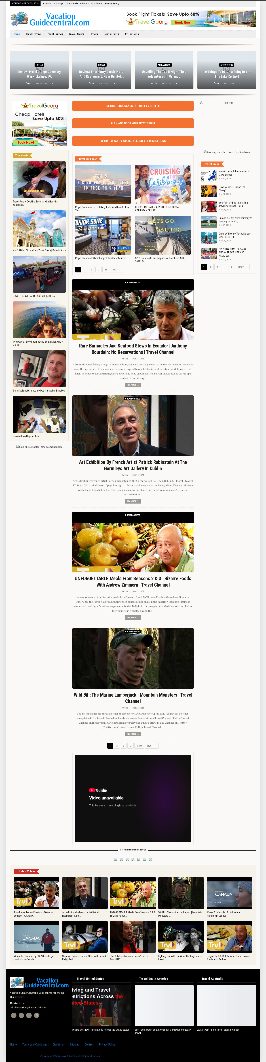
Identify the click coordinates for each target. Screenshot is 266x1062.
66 (106, 269)
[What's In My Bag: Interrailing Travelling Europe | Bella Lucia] (209, 207)
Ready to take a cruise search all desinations (133, 141)
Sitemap (58, 3)
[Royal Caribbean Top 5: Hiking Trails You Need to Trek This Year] (103, 184)
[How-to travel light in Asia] (39, 414)
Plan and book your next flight (133, 123)
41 (232, 267)
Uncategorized (132, 282)
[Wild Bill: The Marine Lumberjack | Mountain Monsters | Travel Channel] (133, 658)
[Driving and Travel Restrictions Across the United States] (101, 1005)
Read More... (133, 385)
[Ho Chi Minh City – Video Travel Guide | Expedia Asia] (39, 228)
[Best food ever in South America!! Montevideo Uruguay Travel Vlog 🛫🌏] (164, 1005)
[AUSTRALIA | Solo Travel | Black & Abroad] (226, 1005)
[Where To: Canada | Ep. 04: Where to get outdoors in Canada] (36, 937)
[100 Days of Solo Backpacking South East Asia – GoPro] (39, 319)
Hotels (94, 34)
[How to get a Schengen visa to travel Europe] (209, 175)
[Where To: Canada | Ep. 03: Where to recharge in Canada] (229, 893)
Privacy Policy (112, 3)
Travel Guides (54, 34)
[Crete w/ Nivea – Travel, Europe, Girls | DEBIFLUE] (209, 238)
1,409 (140, 746)
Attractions (132, 34)
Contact (47, 3)
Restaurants (111, 34)
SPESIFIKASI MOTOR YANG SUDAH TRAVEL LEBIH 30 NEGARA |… (232, 252)
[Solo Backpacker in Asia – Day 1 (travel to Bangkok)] (39, 368)
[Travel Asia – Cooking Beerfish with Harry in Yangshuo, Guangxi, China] (39, 179)
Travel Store (33, 34)
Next (116, 269)
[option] (133, 72)
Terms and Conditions (77, 3)
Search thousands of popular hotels (133, 106)
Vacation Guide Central (69, 1056)
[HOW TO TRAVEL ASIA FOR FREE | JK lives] (39, 274)
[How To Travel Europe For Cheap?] (209, 191)
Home (16, 34)
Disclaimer (96, 3)
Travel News (76, 34)
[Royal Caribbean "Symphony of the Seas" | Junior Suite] (103, 235)
